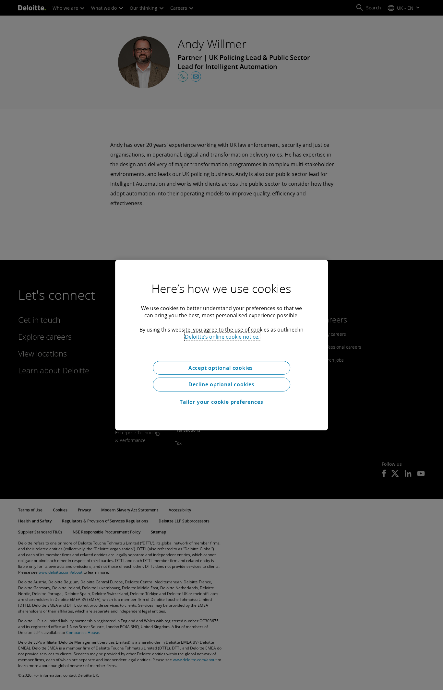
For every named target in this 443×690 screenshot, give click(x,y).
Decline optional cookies (221, 384)
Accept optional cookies (221, 367)
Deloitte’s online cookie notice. (222, 336)
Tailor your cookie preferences (221, 401)
